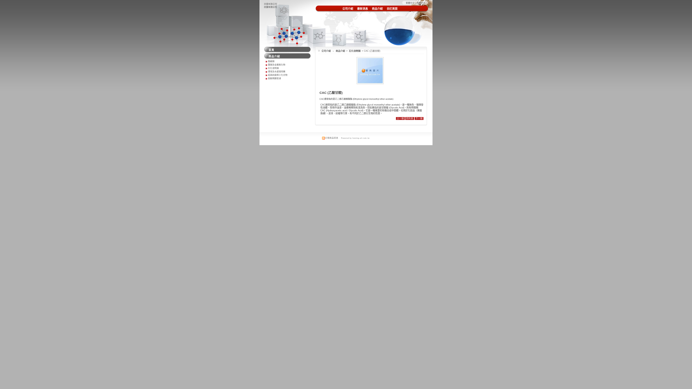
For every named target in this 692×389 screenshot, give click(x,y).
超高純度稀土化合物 (277, 75)
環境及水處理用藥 (276, 71)
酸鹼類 (271, 61)
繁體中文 (410, 3)
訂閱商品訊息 (331, 138)
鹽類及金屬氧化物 (276, 65)
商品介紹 (377, 8)
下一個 (419, 118)
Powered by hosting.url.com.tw (355, 138)
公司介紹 (347, 8)
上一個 (400, 118)
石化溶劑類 (355, 51)
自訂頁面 (392, 8)
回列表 (409, 118)
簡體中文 (421, 3)
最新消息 (362, 8)
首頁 (271, 49)
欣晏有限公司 (270, 4)
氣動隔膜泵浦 (274, 78)
